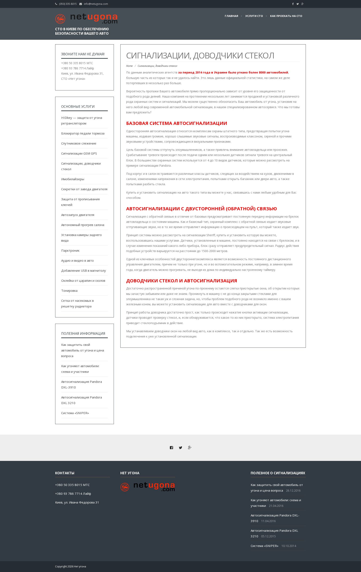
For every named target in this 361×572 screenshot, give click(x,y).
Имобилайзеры (72, 179)
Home (129, 66)
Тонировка (69, 290)
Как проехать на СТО (286, 16)
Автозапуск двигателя (77, 215)
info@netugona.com (96, 4)
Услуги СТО (254, 16)
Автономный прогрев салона (82, 225)
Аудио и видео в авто (77, 260)
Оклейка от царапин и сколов (83, 280)
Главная (231, 16)
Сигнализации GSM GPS (79, 153)
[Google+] (303, 4)
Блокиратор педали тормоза (82, 133)
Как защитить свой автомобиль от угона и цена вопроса (82, 350)
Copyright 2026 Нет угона (70, 566)
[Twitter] (298, 4)
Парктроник (70, 250)
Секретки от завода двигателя (84, 189)
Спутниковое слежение (78, 143)
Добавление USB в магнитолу (83, 270)
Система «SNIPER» (75, 413)
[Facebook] (294, 4)
